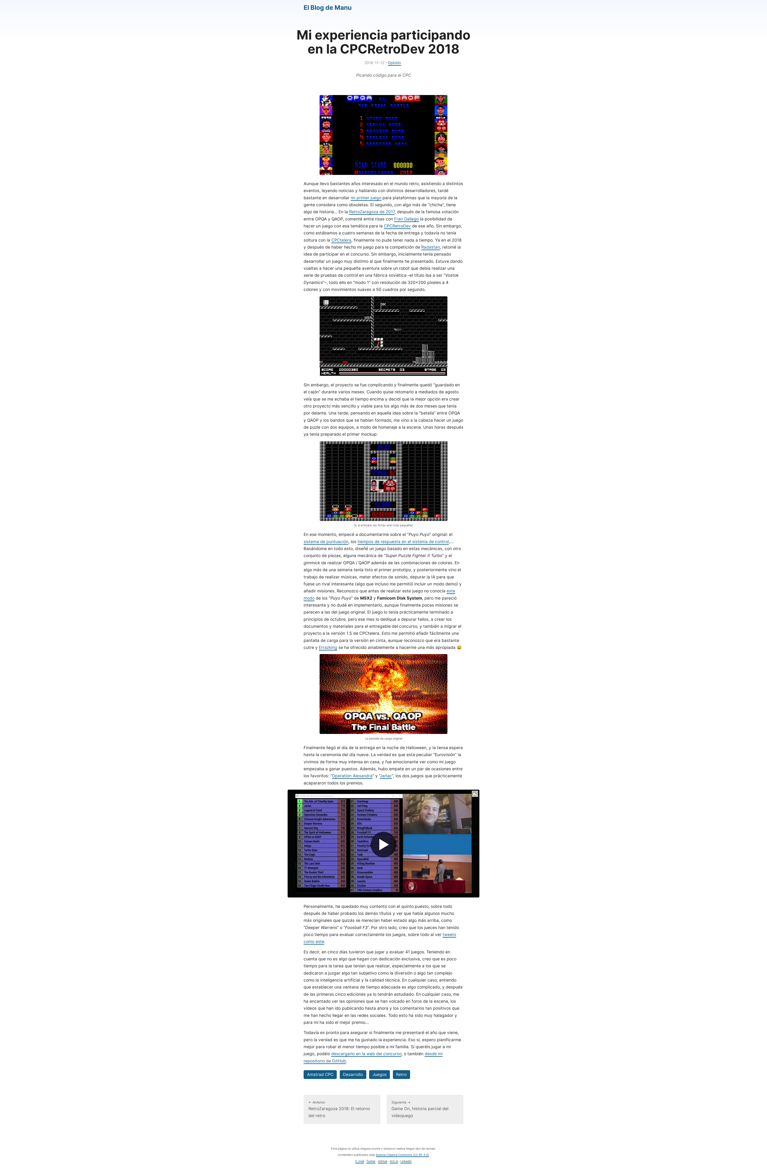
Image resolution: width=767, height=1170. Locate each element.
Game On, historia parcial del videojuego (419, 1109)
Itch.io (394, 1161)
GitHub (382, 1161)
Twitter (371, 1161)
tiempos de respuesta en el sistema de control (403, 541)
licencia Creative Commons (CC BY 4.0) (402, 1154)
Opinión (394, 62)
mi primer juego (366, 197)
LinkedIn (406, 1161)
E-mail (359, 1161)
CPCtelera (341, 240)
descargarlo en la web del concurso (366, 1053)
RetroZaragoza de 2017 (372, 211)
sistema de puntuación (326, 541)
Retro (401, 1074)
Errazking (328, 647)
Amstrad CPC (320, 1074)
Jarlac (386, 775)
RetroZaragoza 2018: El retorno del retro (339, 1109)
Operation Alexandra (352, 775)
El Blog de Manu (328, 7)
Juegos (380, 1074)
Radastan (430, 247)
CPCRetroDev (397, 225)
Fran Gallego (406, 218)
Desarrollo (353, 1074)
